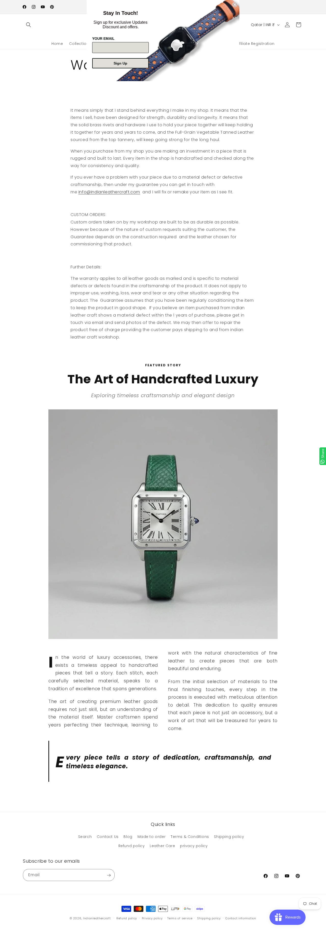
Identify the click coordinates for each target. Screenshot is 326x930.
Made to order (152, 836)
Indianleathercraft (97, 918)
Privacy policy (152, 918)
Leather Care (162, 845)
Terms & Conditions (190, 836)
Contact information (240, 918)
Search (85, 836)
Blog (128, 836)
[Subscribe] (108, 875)
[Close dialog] (234, 4)
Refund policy (131, 845)
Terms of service (179, 918)
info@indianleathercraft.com (109, 192)
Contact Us (108, 836)
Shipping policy (229, 836)
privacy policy (194, 845)
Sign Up (120, 63)
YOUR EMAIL (103, 38)
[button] (28, 24)
